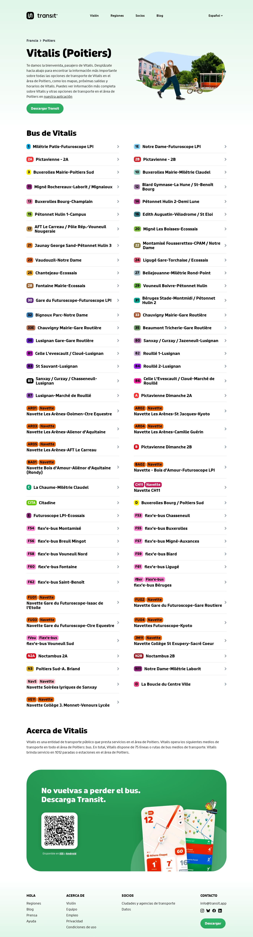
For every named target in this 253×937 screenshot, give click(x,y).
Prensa (31, 915)
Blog (160, 15)
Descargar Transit (45, 108)
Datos (126, 909)
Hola (30, 895)
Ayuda (31, 921)
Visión (94, 15)
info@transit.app (213, 903)
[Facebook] (214, 911)
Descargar (213, 923)
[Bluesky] (208, 910)
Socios (140, 15)
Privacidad (74, 921)
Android (71, 853)
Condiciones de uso (81, 927)
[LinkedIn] (220, 911)
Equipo (71, 909)
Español (214, 15)
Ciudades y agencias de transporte (148, 903)
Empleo (72, 915)
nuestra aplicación (58, 96)
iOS (61, 853)
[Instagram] (202, 911)
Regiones (117, 15)
